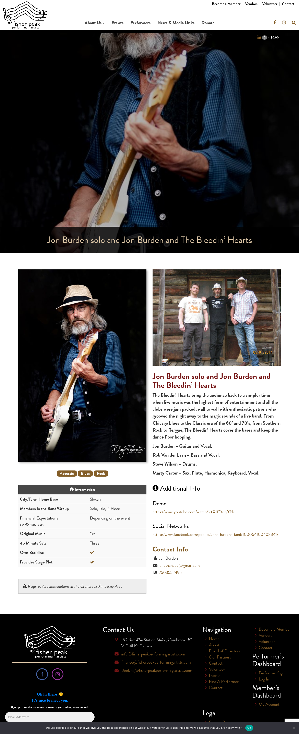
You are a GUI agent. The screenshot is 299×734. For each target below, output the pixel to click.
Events (117, 23)
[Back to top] (292, 714)
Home (214, 639)
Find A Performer (224, 681)
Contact (288, 4)
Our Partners (220, 657)
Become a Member (226, 4)
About (214, 645)
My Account (269, 704)
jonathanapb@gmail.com (179, 565)
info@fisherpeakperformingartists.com (153, 654)
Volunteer (269, 4)
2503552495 (170, 572)
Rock (101, 473)
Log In (264, 679)
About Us (94, 23)
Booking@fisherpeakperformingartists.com (156, 670)
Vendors (251, 4)
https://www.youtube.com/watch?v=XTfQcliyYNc (194, 512)
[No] (294, 728)
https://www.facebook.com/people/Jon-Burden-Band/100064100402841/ (215, 534)
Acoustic (67, 473)
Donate (208, 23)
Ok (249, 727)
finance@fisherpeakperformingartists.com (156, 662)
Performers (140, 23)
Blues (85, 473)
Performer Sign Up (274, 673)
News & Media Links (175, 23)
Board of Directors (224, 651)
